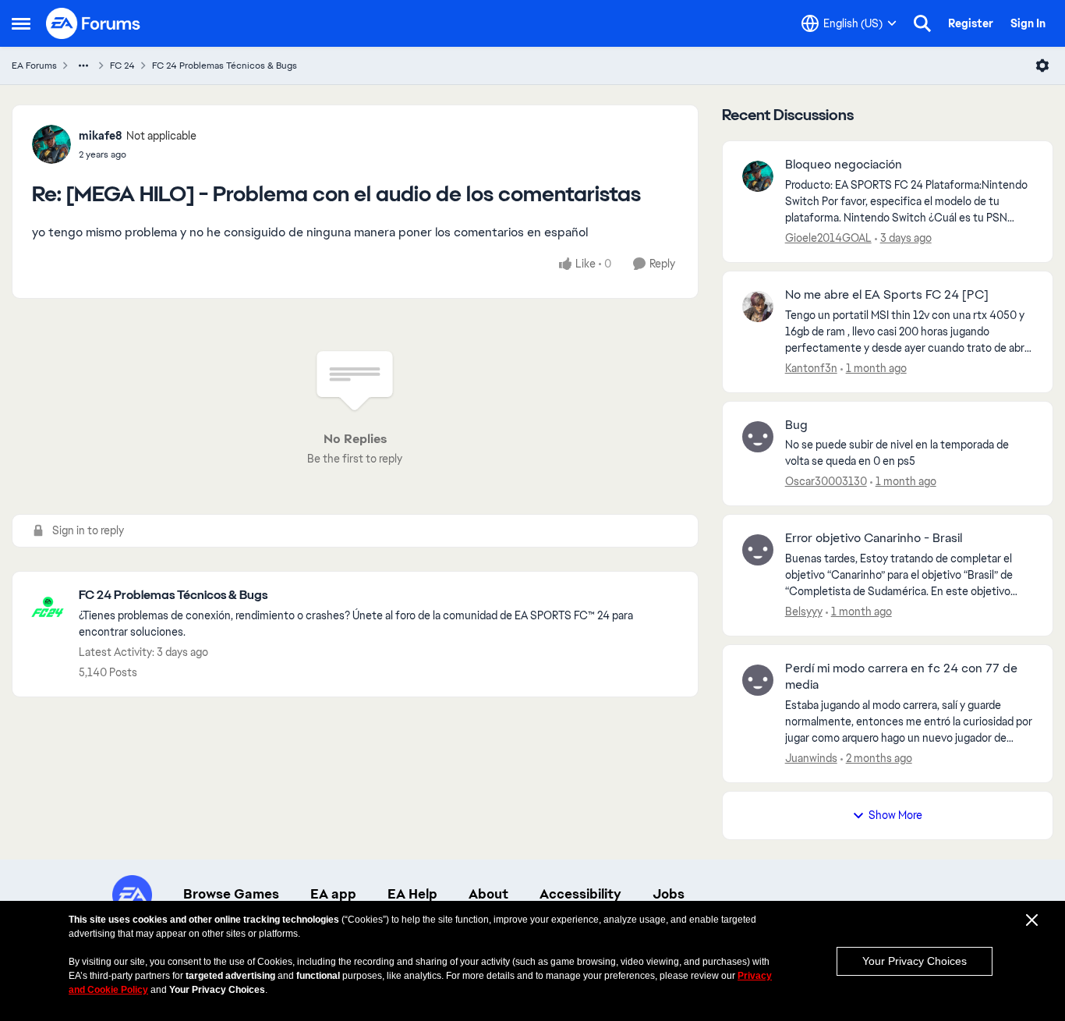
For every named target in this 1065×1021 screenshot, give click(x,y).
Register (970, 23)
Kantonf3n (811, 368)
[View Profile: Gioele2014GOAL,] (757, 176)
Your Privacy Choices (914, 961)
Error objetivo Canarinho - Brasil (873, 538)
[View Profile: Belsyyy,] (757, 549)
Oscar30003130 (826, 481)
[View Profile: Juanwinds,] (757, 680)
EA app (333, 893)
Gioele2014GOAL (828, 238)
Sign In (1028, 23)
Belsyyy (804, 611)
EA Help (412, 893)
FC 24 (122, 65)
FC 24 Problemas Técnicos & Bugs (224, 65)
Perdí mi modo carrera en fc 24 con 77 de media (901, 677)
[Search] (922, 23)
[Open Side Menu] (21, 23)
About (488, 893)
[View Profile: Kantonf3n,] (757, 306)
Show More (895, 815)
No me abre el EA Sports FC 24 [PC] (887, 295)
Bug (796, 425)
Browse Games (231, 893)
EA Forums (34, 65)
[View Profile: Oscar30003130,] (757, 436)
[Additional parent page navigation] (83, 65)
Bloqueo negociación (843, 164)
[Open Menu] (1042, 65)
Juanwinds (811, 758)
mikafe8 (100, 136)
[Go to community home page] (93, 23)
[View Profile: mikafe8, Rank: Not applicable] (51, 144)
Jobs (669, 893)
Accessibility (580, 893)
